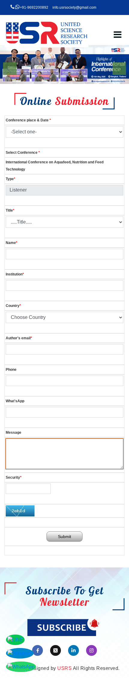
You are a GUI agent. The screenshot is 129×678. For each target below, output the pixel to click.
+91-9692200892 (34, 7)
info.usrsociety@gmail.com (74, 7)
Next (119, 68)
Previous (9, 68)
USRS (64, 668)
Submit (64, 536)
